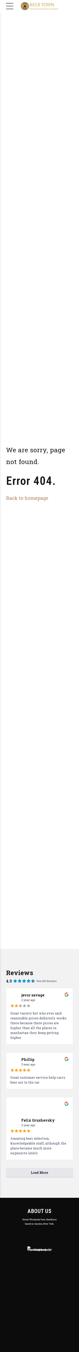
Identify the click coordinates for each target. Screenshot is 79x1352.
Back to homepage (27, 498)
